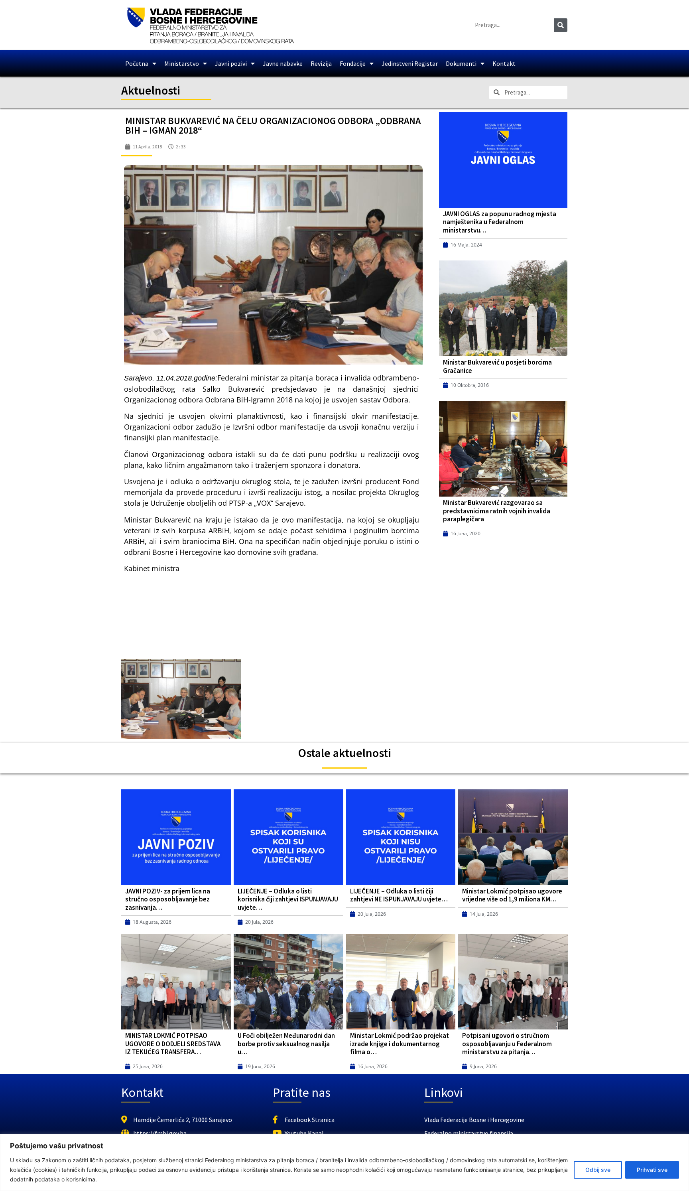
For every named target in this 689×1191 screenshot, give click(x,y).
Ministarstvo (181, 63)
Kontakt (504, 63)
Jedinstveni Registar (410, 63)
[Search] (560, 25)
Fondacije (353, 63)
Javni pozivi (231, 63)
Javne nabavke (283, 63)
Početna (136, 63)
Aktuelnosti (150, 90)
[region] (344, 1162)
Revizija (321, 63)
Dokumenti (461, 63)
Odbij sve (597, 1169)
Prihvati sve (652, 1169)
